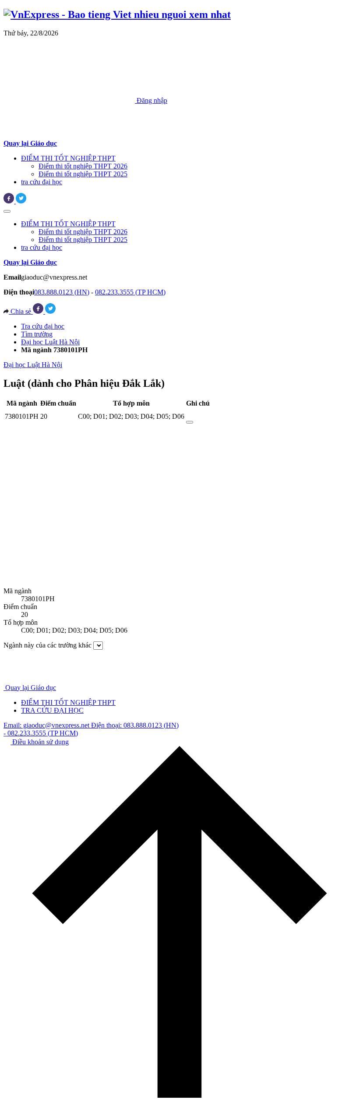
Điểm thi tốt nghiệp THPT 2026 (83, 166)
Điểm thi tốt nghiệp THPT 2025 (83, 174)
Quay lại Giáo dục (30, 687)
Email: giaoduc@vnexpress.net (47, 725)
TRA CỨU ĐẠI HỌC (52, 710)
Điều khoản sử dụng (40, 742)
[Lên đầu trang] (179, 1095)
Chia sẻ (21, 311)
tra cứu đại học (41, 182)
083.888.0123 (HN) (61, 292)
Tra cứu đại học (42, 326)
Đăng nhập (151, 100)
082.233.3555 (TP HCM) (130, 292)
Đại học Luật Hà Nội (50, 342)
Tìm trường (37, 334)
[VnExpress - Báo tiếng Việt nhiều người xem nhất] (117, 14)
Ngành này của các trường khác (48, 645)
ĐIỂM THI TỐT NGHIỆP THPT (68, 158)
